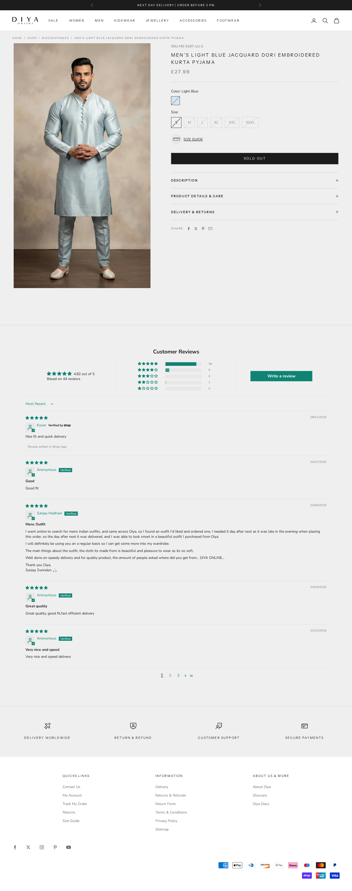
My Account (72, 795)
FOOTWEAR (228, 20)
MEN (99, 20)
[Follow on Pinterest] (55, 847)
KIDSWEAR (124, 20)
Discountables (55, 38)
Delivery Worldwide (47, 738)
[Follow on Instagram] (41, 847)
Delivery (161, 786)
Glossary (260, 795)
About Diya (262, 786)
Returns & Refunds (170, 795)
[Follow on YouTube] (68, 847)
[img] (37, 418)
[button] (254, 139)
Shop (32, 38)
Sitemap (162, 829)
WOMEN (77, 20)
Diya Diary (261, 803)
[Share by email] (210, 229)
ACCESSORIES (193, 20)
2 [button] (170, 675)
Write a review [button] (281, 376)
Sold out (255, 158)
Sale (53, 20)
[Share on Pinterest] (203, 229)
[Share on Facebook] (189, 229)
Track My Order (75, 803)
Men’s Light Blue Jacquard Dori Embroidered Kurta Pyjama (129, 38)
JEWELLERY (157, 20)
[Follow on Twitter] (28, 847)
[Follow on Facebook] (15, 847)
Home (17, 38)
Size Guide (71, 820)
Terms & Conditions (171, 812)
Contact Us (71, 786)
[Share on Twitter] (196, 229)
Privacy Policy (166, 820)
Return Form (165, 803)
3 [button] (178, 675)
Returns (69, 812)
